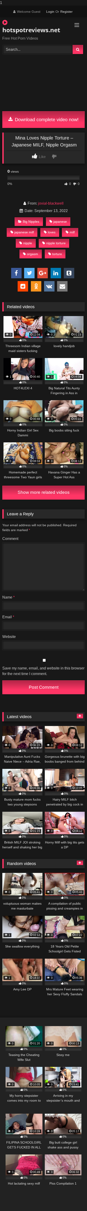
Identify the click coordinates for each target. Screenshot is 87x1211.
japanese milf (24, 232)
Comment (10, 539)
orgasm (32, 254)
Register (66, 11)
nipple (27, 243)
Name (8, 597)
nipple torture (56, 243)
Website (9, 637)
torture (57, 254)
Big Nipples (31, 221)
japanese (60, 221)
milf (72, 232)
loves (51, 232)
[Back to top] (73, 1198)
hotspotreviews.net (30, 30)
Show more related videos (44, 492)
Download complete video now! (46, 119)
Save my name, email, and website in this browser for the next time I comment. (43, 671)
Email (8, 617)
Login (50, 11)
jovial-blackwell (51, 203)
